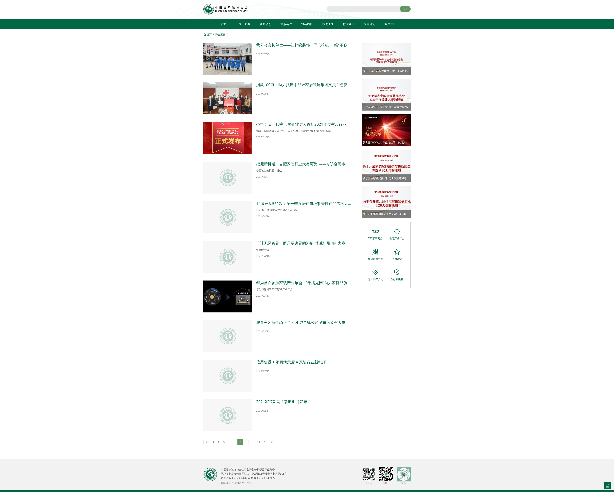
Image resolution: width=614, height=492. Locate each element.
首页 (224, 24)
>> (272, 442)
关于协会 (244, 24)
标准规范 (348, 24)
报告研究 (369, 24)
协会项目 (307, 24)
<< (206, 442)
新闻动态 (265, 24)
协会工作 (220, 34)
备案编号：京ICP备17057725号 (237, 482)
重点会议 (286, 24)
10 (251, 442)
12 (265, 442)
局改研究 (328, 24)
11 (258, 442)
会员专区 (390, 24)
